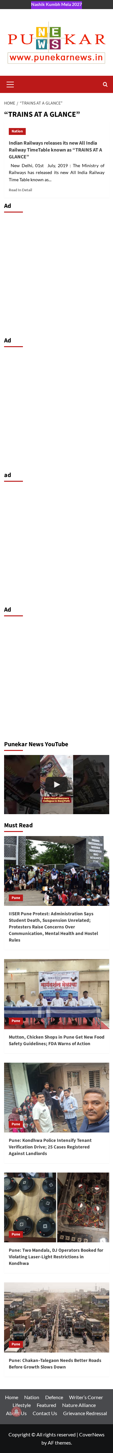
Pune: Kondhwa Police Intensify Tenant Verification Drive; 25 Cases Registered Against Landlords (50, 1147)
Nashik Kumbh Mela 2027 (56, 4)
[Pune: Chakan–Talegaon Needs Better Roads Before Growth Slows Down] (56, 1317)
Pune (16, 898)
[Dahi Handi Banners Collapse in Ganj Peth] (56, 784)
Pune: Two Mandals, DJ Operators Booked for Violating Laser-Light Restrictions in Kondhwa (56, 1257)
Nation (17, 131)
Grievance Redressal (85, 1413)
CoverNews (92, 1434)
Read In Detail (20, 189)
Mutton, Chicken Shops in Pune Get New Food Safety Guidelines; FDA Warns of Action (57, 1040)
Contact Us (45, 1413)
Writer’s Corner (86, 1397)
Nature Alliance (79, 1405)
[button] (10, 83)
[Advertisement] (56, 273)
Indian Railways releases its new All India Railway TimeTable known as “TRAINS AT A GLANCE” (55, 150)
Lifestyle (22, 1405)
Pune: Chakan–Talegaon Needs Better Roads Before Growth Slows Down (55, 1363)
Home (11, 1397)
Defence (54, 1397)
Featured (46, 1405)
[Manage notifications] (16, 1412)
